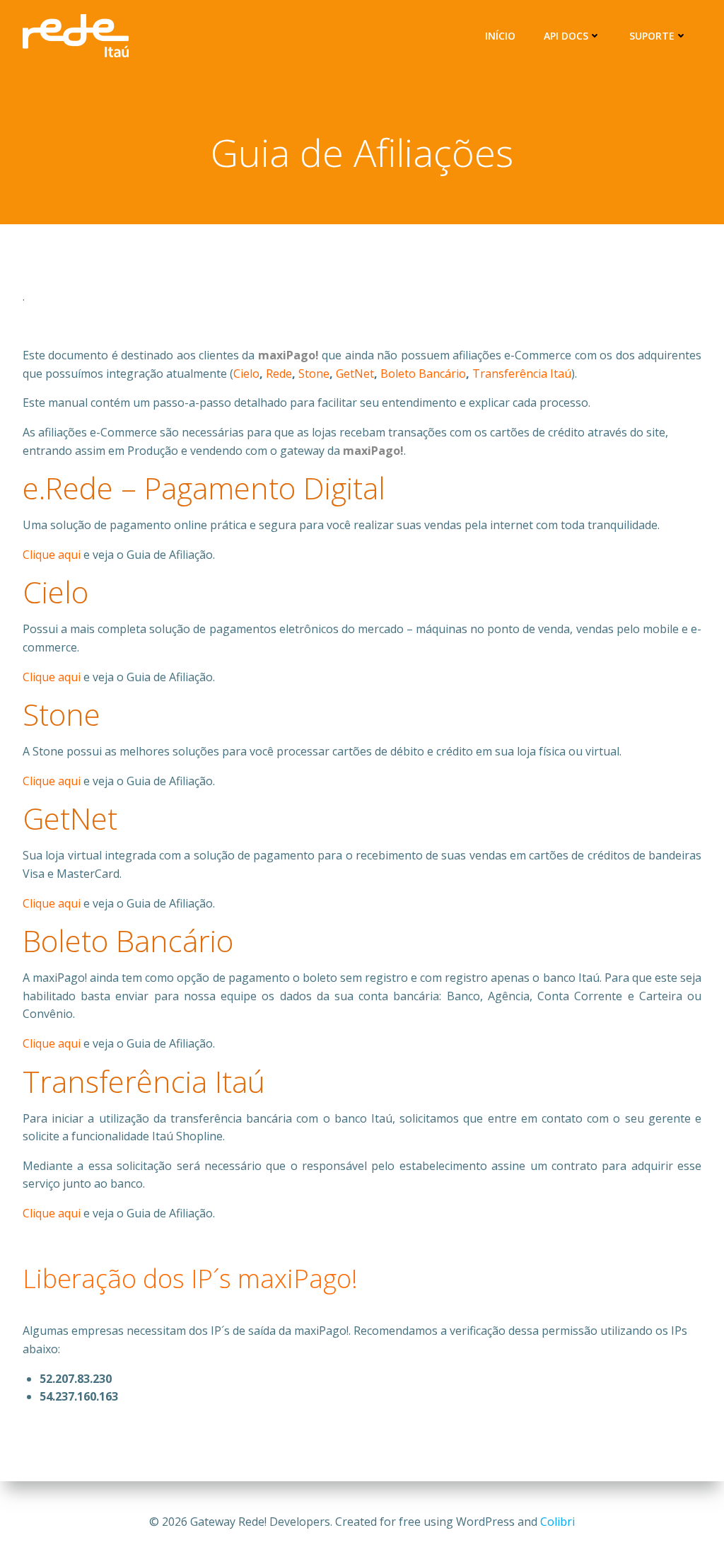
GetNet (355, 373)
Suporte (652, 35)
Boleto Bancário (423, 373)
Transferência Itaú (521, 373)
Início (500, 35)
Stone (313, 373)
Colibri (557, 1521)
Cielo (246, 373)
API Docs (566, 35)
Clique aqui (52, 554)
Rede (279, 373)
